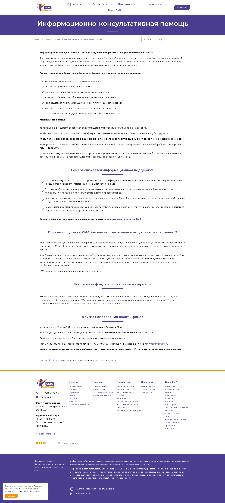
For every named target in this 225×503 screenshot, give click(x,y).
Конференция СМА (102, 395)
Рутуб (111, 303)
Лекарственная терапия (128, 401)
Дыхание (169, 398)
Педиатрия (170, 404)
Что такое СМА (172, 389)
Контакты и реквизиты (78, 404)
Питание (169, 401)
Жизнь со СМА (148, 386)
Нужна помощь (148, 389)
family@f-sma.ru (163, 133)
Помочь (72, 389)
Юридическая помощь (127, 404)
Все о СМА (115, 10)
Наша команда (75, 386)
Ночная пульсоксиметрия (129, 410)
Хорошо (11, 496)
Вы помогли (146, 392)
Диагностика (123, 389)
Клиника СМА (99, 389)
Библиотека (171, 428)
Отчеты (71, 395)
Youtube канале (96, 303)
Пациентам (125, 4)
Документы (73, 392)
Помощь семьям (100, 386)
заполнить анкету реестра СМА (122, 219)
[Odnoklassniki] (40, 443)
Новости (72, 401)
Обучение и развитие (103, 392)
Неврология (170, 395)
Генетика (169, 392)
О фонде (72, 4)
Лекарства (170, 386)
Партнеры (73, 398)
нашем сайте (79, 303)
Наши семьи (155, 4)
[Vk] (37, 443)
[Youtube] (44, 443)
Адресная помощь (125, 386)
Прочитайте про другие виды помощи (61, 360)
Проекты (98, 4)
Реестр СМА (123, 407)
